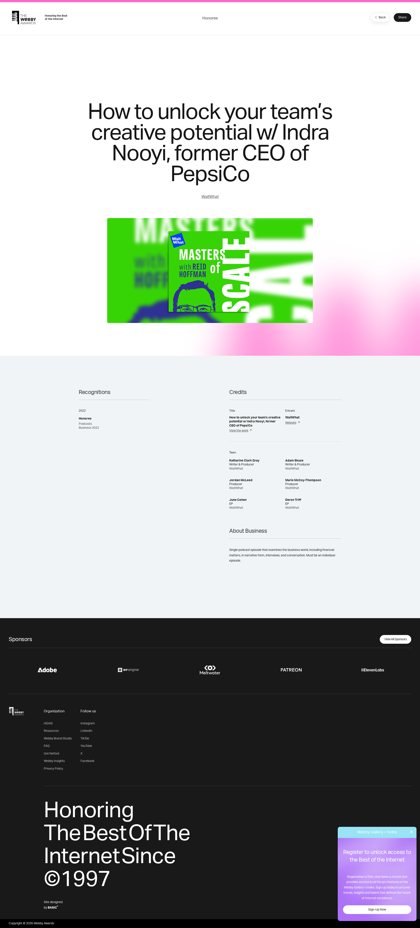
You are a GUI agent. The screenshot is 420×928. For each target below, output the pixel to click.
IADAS (48, 723)
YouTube (86, 746)
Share (402, 17)
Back (382, 17)
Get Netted (51, 753)
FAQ (47, 746)
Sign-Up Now (377, 909)
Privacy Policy (53, 768)
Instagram (87, 723)
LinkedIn (86, 730)
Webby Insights (54, 761)
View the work (238, 430)
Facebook (87, 761)
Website (290, 422)
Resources (51, 730)
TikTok (84, 738)
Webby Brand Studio (58, 738)
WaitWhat (210, 197)
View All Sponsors (395, 639)
